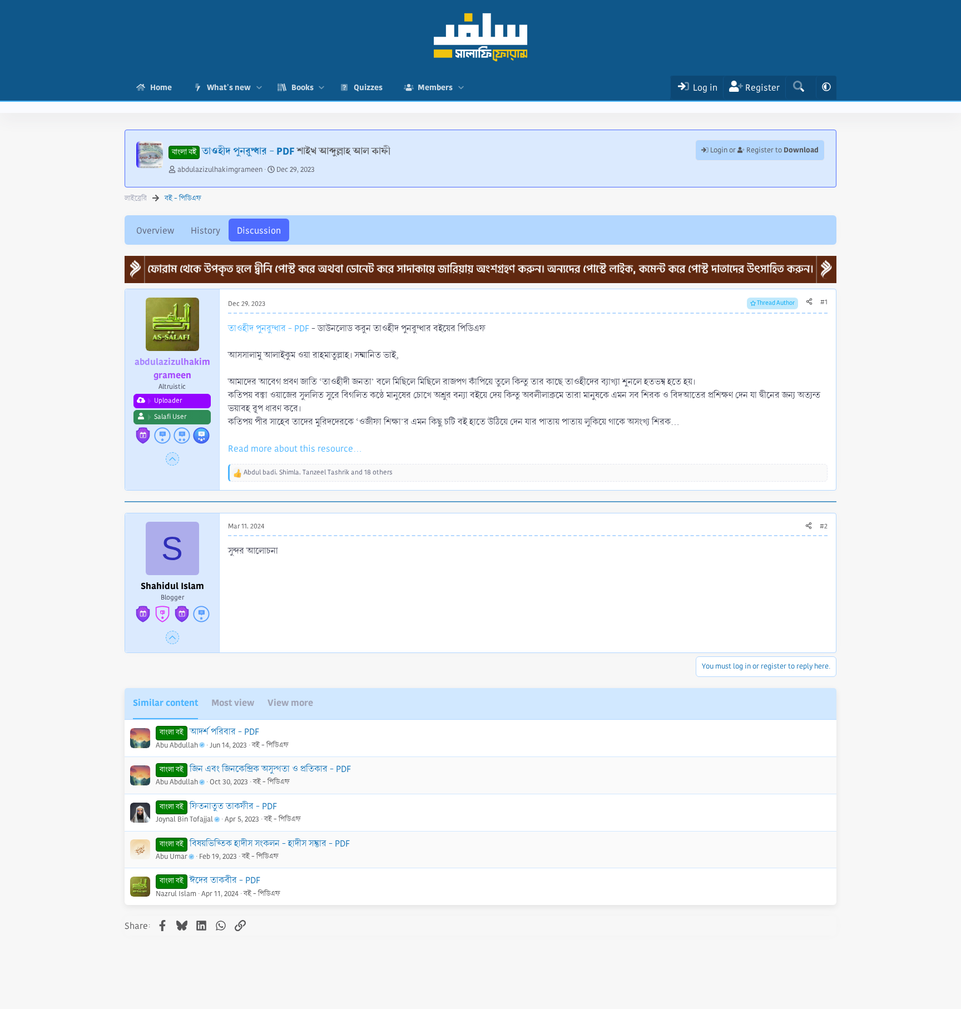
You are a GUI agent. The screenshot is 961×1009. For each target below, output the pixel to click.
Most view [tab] (232, 703)
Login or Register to (764, 150)
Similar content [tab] (165, 703)
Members (435, 87)
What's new (229, 87)
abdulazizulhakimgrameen (219, 170)
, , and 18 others (318, 472)
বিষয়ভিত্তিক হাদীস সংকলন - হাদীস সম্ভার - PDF (270, 843)
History (205, 230)
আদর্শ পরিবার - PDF (224, 731)
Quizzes (368, 87)
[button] (259, 88)
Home (161, 87)
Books (302, 87)
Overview (155, 230)
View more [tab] (290, 703)
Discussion (259, 230)
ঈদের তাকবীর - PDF (225, 880)
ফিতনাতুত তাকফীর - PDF (233, 806)
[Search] (798, 88)
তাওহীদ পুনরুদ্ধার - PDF (268, 328)
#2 (824, 526)
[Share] (809, 302)
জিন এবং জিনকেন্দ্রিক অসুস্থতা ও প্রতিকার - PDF (270, 769)
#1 (824, 302)
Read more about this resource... (295, 448)
